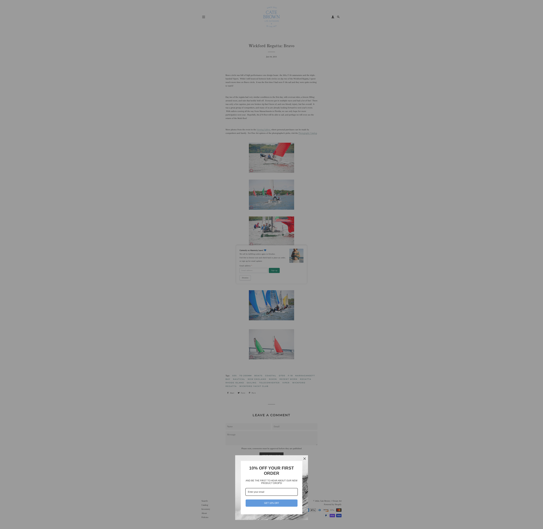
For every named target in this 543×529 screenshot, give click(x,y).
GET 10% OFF (271, 503)
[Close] (304, 458)
